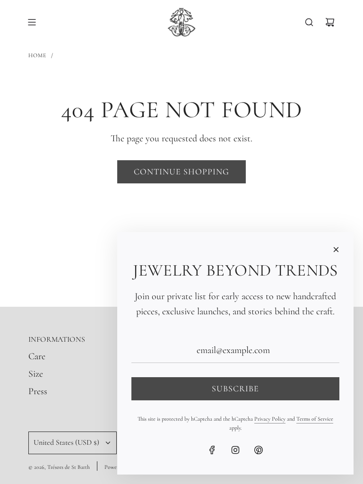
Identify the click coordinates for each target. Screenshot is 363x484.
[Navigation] (31, 22)
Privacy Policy (269, 418)
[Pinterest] (258, 450)
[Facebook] (212, 450)
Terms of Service (314, 418)
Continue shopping (181, 171)
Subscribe (235, 388)
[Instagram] (235, 450)
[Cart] (330, 22)
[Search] (309, 22)
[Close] (336, 249)
